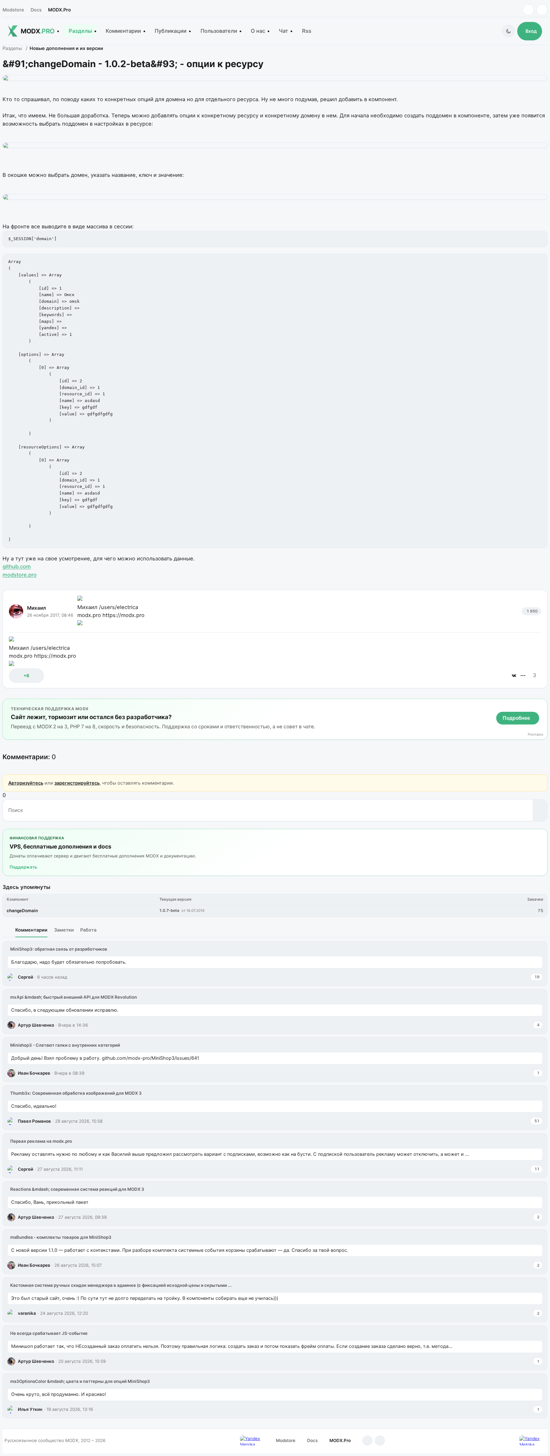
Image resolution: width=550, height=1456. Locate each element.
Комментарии (123, 31)
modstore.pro (20, 575)
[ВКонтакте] (514, 675)
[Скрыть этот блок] (541, 705)
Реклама (535, 734)
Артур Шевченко (36, 1025)
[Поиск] (540, 810)
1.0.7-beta (169, 910)
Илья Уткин (30, 1409)
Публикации (171, 31)
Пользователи (219, 31)
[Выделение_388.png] (275, 197)
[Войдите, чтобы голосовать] (17, 676)
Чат (283, 31)
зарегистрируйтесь (77, 783)
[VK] (541, 9)
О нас (258, 31)
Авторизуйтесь (25, 783)
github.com (17, 566)
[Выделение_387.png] (275, 145)
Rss (306, 31)
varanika (27, 1313)
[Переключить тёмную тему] (508, 31)
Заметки (64, 930)
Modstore (13, 9)
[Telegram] (528, 9)
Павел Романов (34, 1121)
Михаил (36, 608)
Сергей (25, 977)
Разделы (80, 31)
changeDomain (22, 910)
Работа (88, 930)
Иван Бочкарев (34, 1073)
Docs (36, 9)
